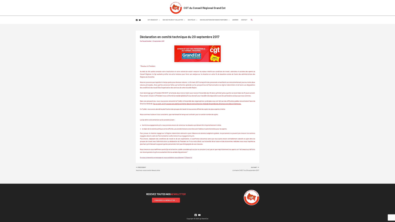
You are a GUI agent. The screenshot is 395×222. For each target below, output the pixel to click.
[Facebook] (137, 20)
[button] (159, 20)
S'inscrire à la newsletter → (166, 200)
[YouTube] (140, 20)
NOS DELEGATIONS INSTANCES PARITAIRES (214, 20)
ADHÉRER (235, 20)
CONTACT (244, 20)
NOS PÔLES (191, 20)
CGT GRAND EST (153, 20)
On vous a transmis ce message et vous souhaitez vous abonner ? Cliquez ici (166, 157)
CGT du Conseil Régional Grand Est (204, 7)
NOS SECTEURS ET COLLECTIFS (173, 20)
